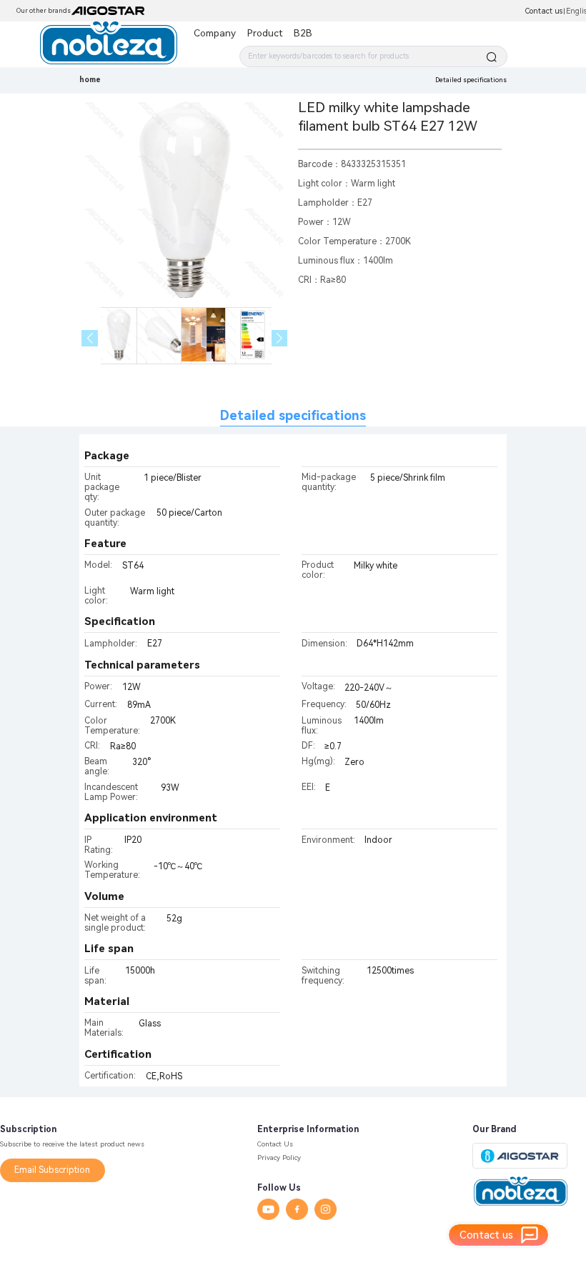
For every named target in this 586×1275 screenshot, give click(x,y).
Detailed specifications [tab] (293, 415)
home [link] (90, 79)
